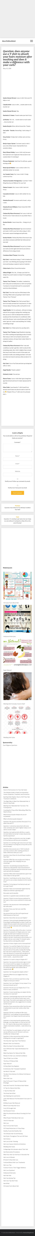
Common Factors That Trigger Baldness (14, 1167)
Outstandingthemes (28, 1232)
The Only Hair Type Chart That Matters (14, 1041)
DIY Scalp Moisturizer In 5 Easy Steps (14, 1128)
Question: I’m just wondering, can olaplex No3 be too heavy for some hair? (17, 993)
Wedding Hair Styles (9, 737)
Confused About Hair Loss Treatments (14, 1162)
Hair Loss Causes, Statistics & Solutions (14, 1144)
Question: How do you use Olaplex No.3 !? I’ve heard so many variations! (16, 988)
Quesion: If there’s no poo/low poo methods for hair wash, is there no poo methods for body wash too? (17, 900)
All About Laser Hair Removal (11, 1103)
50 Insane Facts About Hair (11, 602)
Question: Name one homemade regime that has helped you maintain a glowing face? (16, 889)
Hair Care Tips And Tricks (10, 1180)
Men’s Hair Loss (7, 1078)
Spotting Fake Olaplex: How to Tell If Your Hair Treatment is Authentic (16, 797)
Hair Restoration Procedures (11, 1152)
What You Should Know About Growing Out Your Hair (17, 1114)
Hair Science (6, 1139)
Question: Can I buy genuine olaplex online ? (15, 972)
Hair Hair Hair (7, 1175)
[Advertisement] (17, 19)
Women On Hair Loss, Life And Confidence (15, 1055)
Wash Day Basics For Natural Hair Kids (14, 1053)
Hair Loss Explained (9, 1170)
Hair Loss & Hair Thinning (10, 1141)
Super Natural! (7, 670)
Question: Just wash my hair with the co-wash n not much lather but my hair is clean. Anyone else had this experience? (16, 833)
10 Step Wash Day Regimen (11, 1066)
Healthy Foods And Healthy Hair (12, 1131)
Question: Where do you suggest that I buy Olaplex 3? (15, 975)
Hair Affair (6, 1183)
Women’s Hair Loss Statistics (11, 1043)
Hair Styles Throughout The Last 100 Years (15, 1136)
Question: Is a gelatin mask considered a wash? (16, 896)
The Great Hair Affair (9, 1093)
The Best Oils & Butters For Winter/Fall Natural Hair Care (16, 1075)
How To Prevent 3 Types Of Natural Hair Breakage (14, 1082)
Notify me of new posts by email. (17, 487)
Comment (17, 442)
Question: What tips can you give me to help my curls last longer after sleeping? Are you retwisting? (16, 861)
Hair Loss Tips (7, 1165)
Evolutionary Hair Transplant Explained (14, 1069)
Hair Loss (6, 1123)
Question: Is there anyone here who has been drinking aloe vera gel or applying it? (16, 1037)
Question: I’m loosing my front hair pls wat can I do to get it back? (16, 885)
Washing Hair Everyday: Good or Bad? (14, 704)
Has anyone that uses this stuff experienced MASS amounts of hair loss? (15, 914)
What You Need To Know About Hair (13, 1046)
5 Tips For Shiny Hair (9, 1090)
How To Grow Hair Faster (10, 1125)
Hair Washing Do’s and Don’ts (11, 1096)
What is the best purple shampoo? (12, 819)
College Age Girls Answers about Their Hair (15, 1149)
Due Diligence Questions (10, 745)
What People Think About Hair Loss (13, 1118)
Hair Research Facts (9, 1111)
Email (17, 463)
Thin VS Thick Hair (8, 1120)
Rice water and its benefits (10, 893)
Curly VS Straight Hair (9, 1108)
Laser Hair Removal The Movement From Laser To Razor (17, 1099)
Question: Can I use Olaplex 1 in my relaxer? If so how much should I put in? (17, 984)
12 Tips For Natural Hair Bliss (11, 1088)
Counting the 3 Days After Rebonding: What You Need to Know (17, 811)
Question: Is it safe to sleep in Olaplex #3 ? (15, 959)
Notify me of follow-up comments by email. (17, 481)
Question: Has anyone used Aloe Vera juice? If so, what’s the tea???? (17, 822)
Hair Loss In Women (9, 1157)
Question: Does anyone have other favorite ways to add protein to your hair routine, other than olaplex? (17, 1008)
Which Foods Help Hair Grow (11, 1105)
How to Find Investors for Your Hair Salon (15, 790)
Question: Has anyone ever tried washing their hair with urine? (16, 905)
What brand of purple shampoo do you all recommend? (14, 815)
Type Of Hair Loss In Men (10, 1058)
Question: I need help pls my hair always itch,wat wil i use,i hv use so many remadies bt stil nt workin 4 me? (17, 879)
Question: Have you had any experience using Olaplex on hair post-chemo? (16, 979)
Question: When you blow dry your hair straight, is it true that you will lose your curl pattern (16, 839)
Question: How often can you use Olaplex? (15, 918)
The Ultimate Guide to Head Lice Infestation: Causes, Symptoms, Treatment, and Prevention (16, 793)
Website (17, 471)
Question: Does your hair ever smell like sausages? (14, 909)
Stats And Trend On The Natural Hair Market (16, 1085)
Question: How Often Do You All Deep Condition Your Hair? (17, 856)
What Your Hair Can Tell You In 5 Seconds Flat (16, 1154)
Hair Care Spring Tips (9, 1178)
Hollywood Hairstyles (9, 636)
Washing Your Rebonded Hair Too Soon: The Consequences (15, 806)
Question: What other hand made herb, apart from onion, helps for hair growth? (17, 874)
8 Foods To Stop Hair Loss (10, 1160)
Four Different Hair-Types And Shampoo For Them (15, 1049)
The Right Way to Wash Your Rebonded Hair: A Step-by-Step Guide (16, 802)
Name (17, 456)
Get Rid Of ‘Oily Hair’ (9, 1071)
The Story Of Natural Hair (10, 1061)
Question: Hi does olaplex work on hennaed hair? (17, 943)
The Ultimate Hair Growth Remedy (13, 1133)
